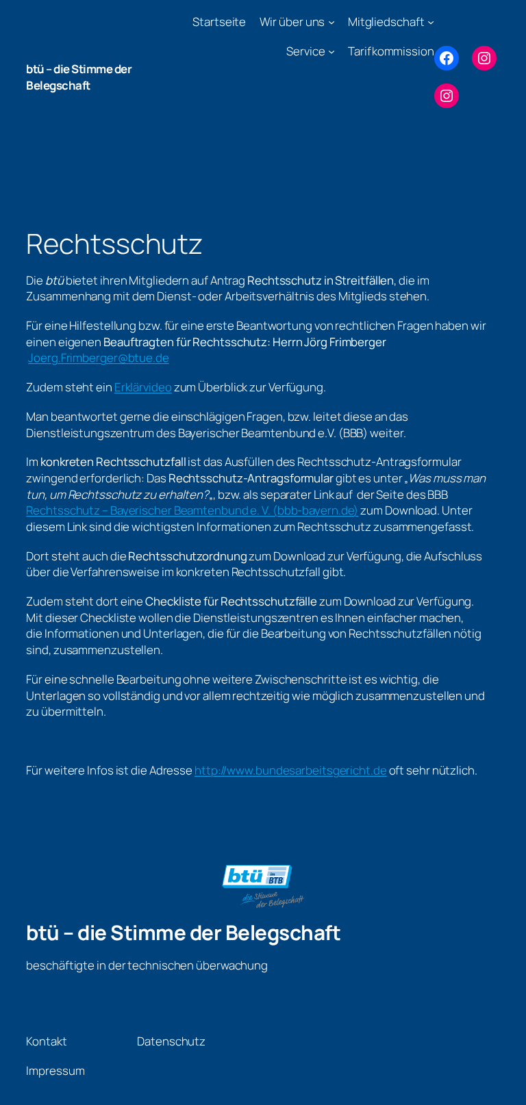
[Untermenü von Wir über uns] (331, 21)
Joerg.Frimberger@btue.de (98, 357)
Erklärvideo (143, 387)
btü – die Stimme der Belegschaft (79, 77)
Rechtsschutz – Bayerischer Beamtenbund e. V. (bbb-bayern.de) (192, 510)
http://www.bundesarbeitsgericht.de (291, 770)
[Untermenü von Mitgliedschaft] (430, 21)
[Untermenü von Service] (331, 51)
